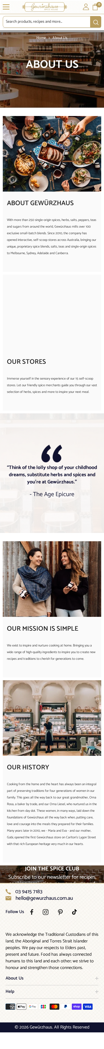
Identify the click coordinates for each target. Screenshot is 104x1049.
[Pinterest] (60, 912)
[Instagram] (45, 912)
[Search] (52, 22)
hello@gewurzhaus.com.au (44, 898)
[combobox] (46, 22)
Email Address (64, 529)
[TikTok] (74, 912)
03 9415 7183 (28, 891)
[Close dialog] (101, 488)
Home (41, 38)
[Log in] (86, 7)
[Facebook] (32, 912)
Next (78, 542)
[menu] (6, 7)
